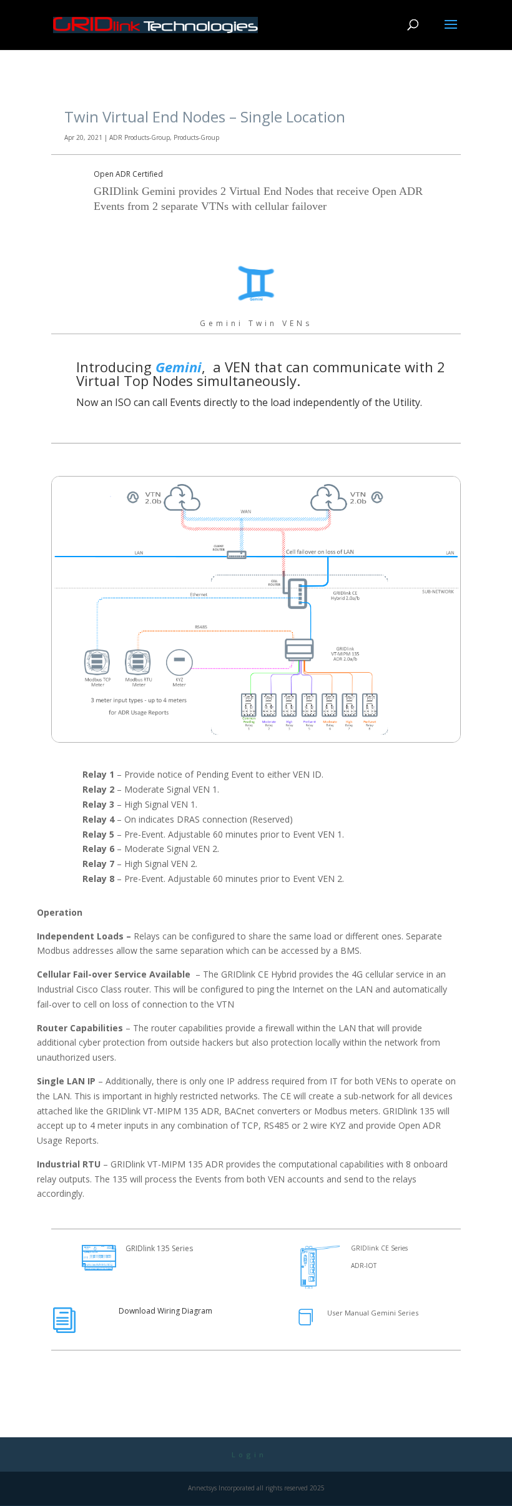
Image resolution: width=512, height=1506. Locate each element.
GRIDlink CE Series (379, 1248)
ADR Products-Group (139, 137)
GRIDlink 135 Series (159, 1248)
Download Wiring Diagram (165, 1310)
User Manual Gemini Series (372, 1312)
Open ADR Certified (128, 174)
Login (249, 1454)
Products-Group (196, 137)
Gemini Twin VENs (256, 323)
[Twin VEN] (256, 739)
